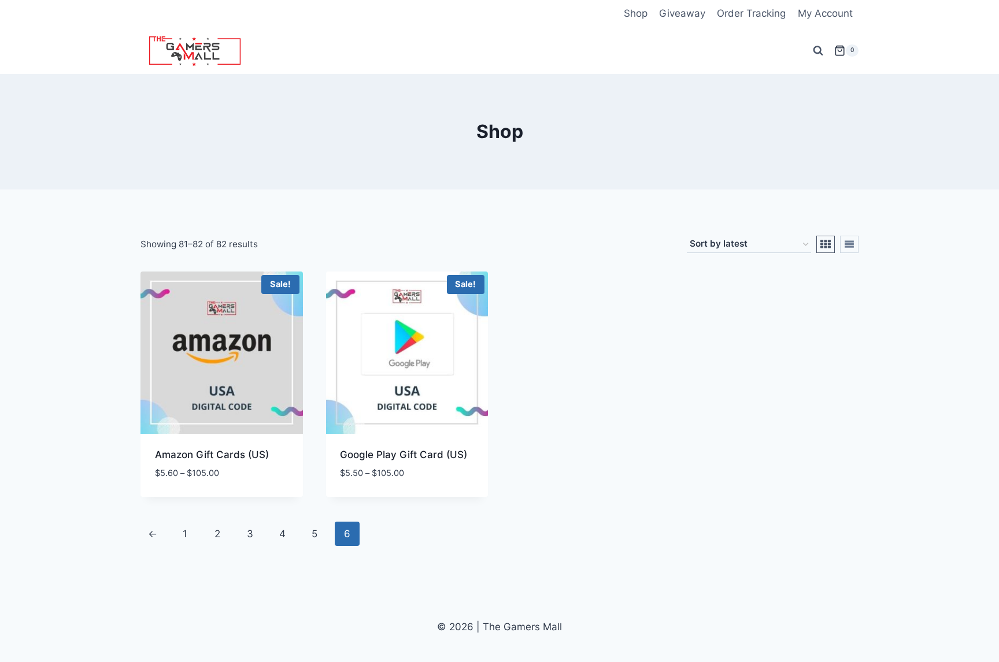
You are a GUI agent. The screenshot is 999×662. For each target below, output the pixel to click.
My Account (825, 13)
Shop (636, 13)
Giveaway (682, 13)
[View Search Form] (818, 50)
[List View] (849, 244)
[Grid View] (825, 244)
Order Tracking (751, 13)
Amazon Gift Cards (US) (212, 454)
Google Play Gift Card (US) (403, 454)
